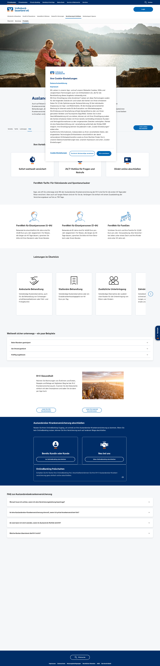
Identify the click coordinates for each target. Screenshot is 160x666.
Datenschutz (61, 663)
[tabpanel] (34, 294)
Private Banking (35, 2)
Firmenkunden (23, 2)
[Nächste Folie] (150, 294)
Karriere (85, 2)
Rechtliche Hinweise (89, 663)
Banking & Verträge (49, 2)
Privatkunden (11, 2)
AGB (98, 663)
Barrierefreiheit (106, 663)
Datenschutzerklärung (58, 83)
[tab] (14, 16)
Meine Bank (60, 2)
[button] (80, 343)
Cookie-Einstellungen (58, 153)
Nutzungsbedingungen (74, 663)
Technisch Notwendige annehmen (82, 153)
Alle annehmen (104, 153)
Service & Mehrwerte (73, 2)
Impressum (52, 663)
